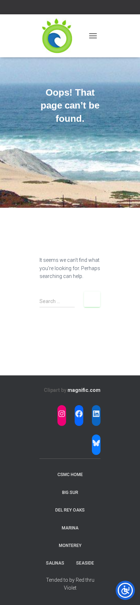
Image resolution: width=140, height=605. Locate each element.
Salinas (55, 563)
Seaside (85, 563)
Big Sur (70, 492)
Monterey (70, 545)
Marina (70, 527)
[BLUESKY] (96, 443)
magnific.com (84, 390)
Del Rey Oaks (70, 510)
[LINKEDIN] (96, 414)
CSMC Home (70, 474)
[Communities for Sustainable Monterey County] (60, 36)
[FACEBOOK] (79, 414)
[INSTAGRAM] (61, 414)
